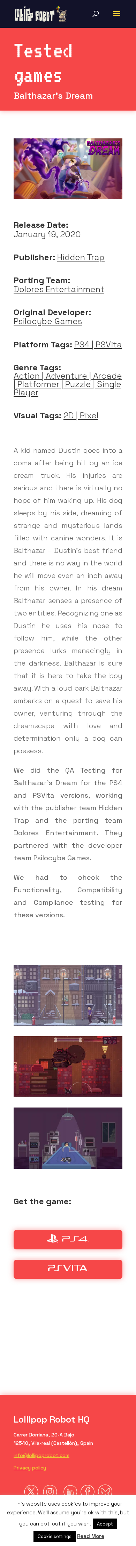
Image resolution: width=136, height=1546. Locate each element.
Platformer (38, 384)
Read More (90, 1536)
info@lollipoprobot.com (41, 1455)
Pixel (89, 415)
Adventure (66, 375)
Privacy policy (30, 1468)
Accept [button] (105, 1524)
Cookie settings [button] (54, 1536)
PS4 (82, 344)
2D (68, 415)
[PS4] (68, 1240)
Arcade (107, 375)
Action (27, 375)
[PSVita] (68, 1269)
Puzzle (78, 384)
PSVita (109, 344)
